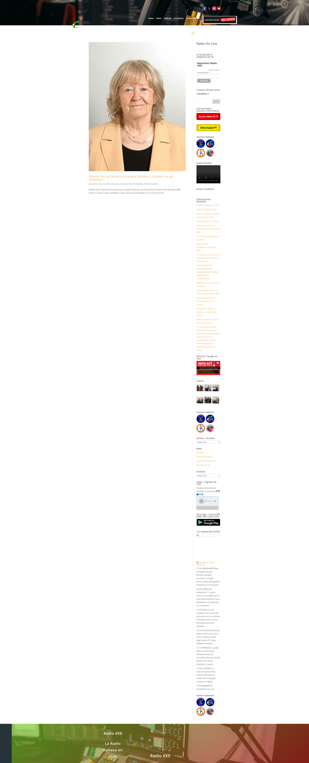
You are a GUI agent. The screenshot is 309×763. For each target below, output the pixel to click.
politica (155, 184)
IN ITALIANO (138, 184)
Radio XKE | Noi (186, 27)
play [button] (201, 501)
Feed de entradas (204, 456)
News (158, 18)
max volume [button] (215, 501)
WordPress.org (203, 465)
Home (151, 18)
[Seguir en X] (209, 8)
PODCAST (147, 184)
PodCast (167, 18)
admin (94, 184)
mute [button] (206, 501)
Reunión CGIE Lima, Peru (208, 221)
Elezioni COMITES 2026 (207, 209)
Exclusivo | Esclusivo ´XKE (121, 184)
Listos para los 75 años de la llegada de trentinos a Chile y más (208, 258)
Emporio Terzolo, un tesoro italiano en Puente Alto (208, 228)
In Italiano (178, 18)
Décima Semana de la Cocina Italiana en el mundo (206, 301)
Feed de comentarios (206, 461)
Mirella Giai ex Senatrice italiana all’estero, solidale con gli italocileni (131, 178)
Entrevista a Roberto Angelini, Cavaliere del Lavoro (206, 312)
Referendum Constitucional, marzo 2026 (207, 247)
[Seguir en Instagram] (214, 8)
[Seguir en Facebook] (204, 8)
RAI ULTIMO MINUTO (206, 563)
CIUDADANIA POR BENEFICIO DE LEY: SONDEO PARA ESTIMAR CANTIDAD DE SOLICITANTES (207, 272)
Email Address (203, 73)
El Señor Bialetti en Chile (207, 205)
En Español (191, 18)
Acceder (200, 452)
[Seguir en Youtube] (219, 8)
